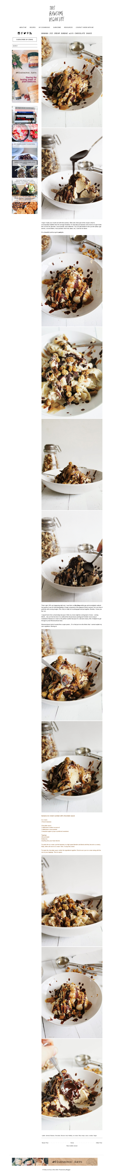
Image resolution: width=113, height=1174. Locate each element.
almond (48, 1135)
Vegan (95, 1135)
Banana (52, 1135)
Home (72, 1142)
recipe (83, 1135)
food (67, 1135)
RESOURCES (68, 27)
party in (61, 232)
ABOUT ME (22, 27)
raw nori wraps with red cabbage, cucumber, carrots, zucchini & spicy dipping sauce (24, 182)
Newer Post (45, 1142)
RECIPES (32, 27)
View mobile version (72, 1145)
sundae (91, 1135)
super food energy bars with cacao (24, 162)
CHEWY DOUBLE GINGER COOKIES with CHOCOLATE (24, 199)
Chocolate (57, 1135)
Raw (80, 1135)
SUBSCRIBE (57, 27)
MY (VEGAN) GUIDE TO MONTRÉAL (24, 144)
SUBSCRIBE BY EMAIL (24, 39)
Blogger (68, 1169)
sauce (86, 1135)
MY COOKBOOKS (44, 27)
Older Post (99, 1142)
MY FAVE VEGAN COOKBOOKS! (25, 108)
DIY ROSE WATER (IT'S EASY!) (25, 126)
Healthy (70, 1135)
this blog (77, 605)
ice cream (75, 1135)
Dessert (63, 1135)
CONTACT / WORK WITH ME (84, 27)
